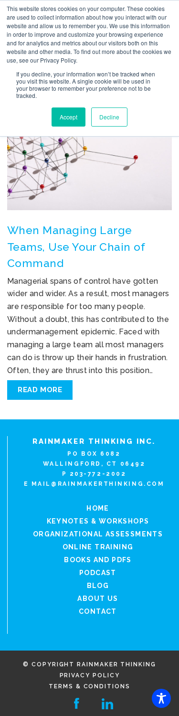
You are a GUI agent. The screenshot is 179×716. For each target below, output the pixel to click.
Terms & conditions (89, 686)
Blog (98, 585)
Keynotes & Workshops (98, 521)
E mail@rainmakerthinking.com (94, 484)
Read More (40, 389)
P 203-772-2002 (94, 473)
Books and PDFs (98, 560)
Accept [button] (68, 117)
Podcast (97, 573)
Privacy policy (90, 675)
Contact (98, 611)
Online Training (98, 547)
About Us (97, 598)
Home (97, 508)
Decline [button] (109, 117)
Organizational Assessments (98, 534)
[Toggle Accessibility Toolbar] (161, 698)
